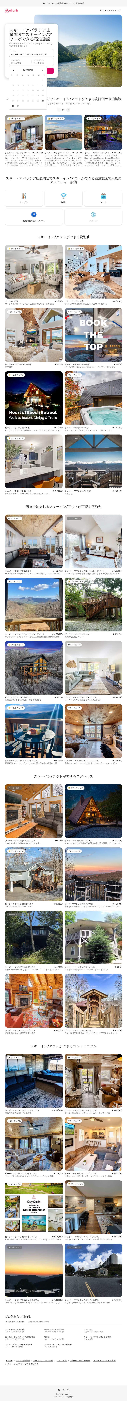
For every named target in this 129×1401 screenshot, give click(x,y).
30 (13, 106)
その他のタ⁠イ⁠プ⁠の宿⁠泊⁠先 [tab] (14, 1321)
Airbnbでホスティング (110, 10)
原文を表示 (80, 3)
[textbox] (20, 63)
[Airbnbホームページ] (11, 10)
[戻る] (59, 110)
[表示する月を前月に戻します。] (13, 70)
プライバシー (59, 1397)
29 (43, 101)
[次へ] (68, 110)
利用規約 (70, 1397)
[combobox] (31, 54)
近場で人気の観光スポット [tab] (39, 1321)
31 (18, 106)
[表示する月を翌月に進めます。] (42, 70)
